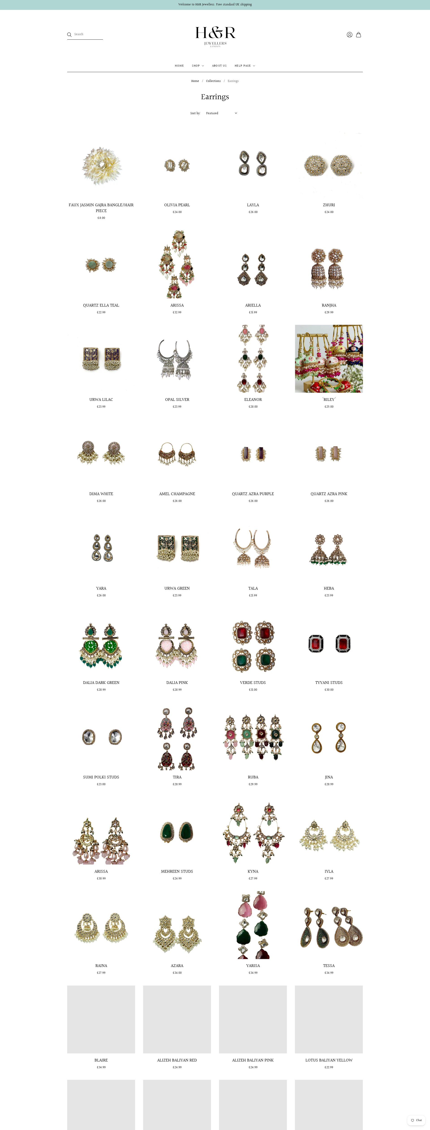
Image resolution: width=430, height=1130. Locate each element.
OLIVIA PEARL (177, 205)
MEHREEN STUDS (177, 871)
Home (195, 81)
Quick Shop (101, 191)
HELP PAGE (243, 66)
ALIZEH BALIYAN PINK (253, 1060)
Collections (213, 81)
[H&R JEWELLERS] (215, 35)
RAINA (101, 965)
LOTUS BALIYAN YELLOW (329, 1060)
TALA (253, 588)
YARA (101, 588)
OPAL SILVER (177, 399)
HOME (179, 66)
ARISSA (177, 305)
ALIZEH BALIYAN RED (177, 1060)
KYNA (253, 871)
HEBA (329, 588)
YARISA (253, 965)
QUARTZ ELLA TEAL (101, 305)
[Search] (69, 34)
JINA (329, 777)
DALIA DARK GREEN (101, 682)
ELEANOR (253, 399)
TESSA (329, 965)
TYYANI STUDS (329, 682)
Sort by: (195, 113)
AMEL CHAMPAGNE (177, 494)
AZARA (177, 965)
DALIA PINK (177, 682)
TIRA (177, 777)
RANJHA (329, 305)
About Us (219, 66)
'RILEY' (329, 399)
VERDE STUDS (253, 682)
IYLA (329, 871)
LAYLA (253, 205)
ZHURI (329, 205)
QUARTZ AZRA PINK (329, 494)
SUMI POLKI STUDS (101, 777)
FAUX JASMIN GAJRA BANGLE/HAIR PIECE (101, 208)
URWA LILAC (101, 399)
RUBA (253, 777)
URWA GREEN (177, 588)
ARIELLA (253, 305)
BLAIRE (101, 1060)
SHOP (196, 66)
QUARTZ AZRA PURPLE (253, 494)
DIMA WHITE (101, 494)
